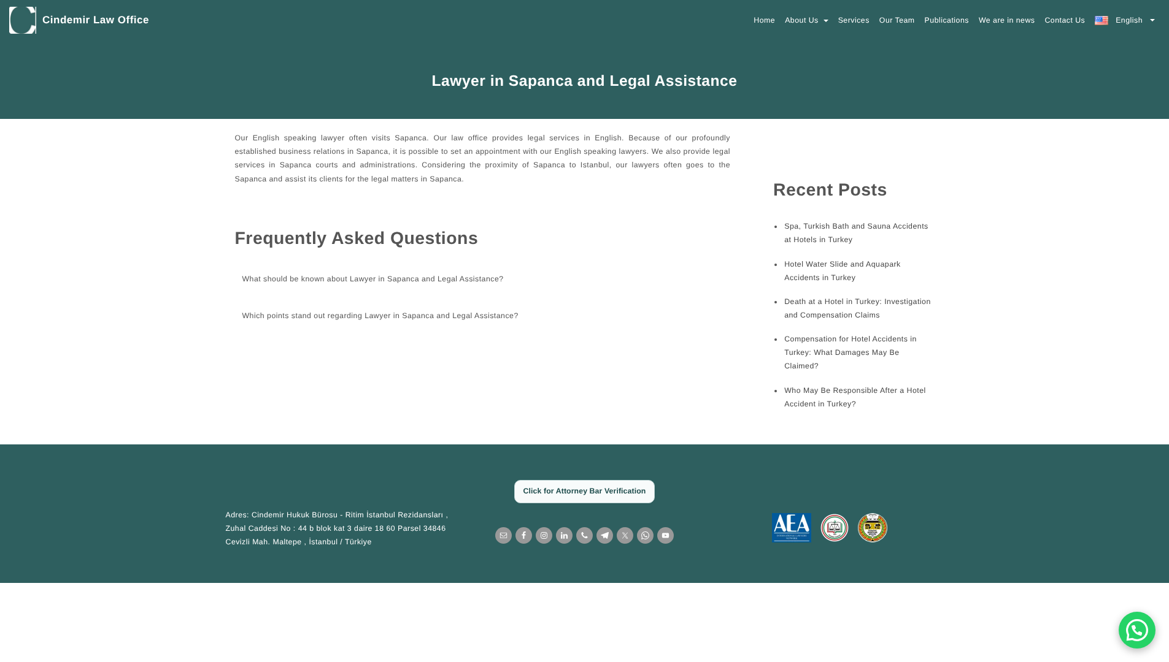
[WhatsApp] (645, 535)
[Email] (503, 535)
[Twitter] (625, 535)
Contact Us (1064, 20)
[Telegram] (604, 535)
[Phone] (584, 535)
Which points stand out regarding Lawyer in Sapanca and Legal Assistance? (380, 315)
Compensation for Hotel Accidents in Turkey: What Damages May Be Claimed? (850, 352)
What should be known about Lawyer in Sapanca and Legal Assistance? (373, 279)
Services (854, 20)
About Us (803, 20)
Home (764, 20)
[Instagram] (544, 535)
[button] (1137, 630)
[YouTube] (665, 535)
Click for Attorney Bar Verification (584, 491)
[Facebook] (523, 535)
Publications (947, 20)
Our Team (897, 20)
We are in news (1007, 20)
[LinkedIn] (564, 535)
